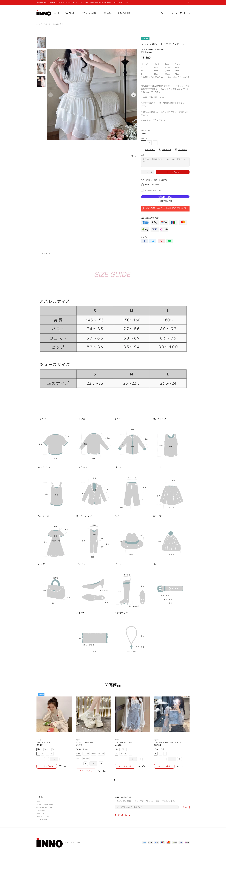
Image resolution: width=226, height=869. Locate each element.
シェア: (144, 237)
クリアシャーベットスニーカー (48, 742)
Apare (149, 52)
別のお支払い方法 (165, 201)
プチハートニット (122, 742)
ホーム (38, 24)
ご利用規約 (40, 810)
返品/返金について (43, 816)
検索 (38, 801)
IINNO (43, 13)
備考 (143, 155)
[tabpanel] (54, 733)
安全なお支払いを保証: (150, 218)
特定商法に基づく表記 (44, 807)
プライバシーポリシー (44, 804)
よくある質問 (41, 819)
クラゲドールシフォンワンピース (88, 742)
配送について (41, 813)
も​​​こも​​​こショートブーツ (163, 742)
